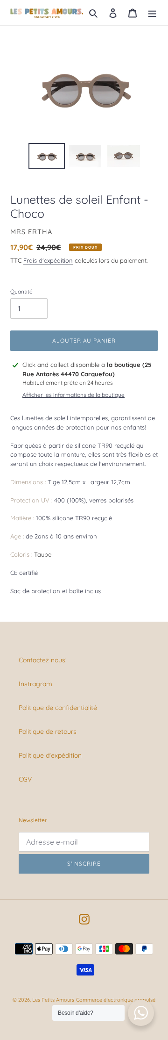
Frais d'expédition (48, 260)
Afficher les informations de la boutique (73, 394)
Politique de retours (48, 731)
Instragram (35, 684)
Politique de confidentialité (58, 707)
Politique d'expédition (50, 755)
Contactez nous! (43, 660)
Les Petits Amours (53, 1000)
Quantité (21, 291)
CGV (25, 779)
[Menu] (152, 12)
